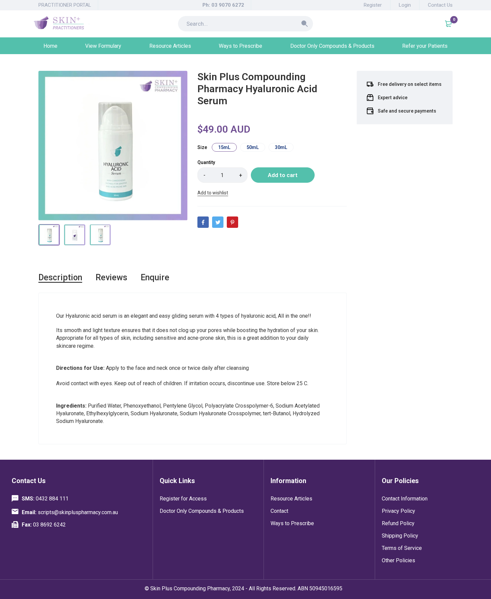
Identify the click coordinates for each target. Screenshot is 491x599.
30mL (281, 147)
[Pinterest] (232, 222)
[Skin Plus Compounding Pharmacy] (61, 23)
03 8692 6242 (44, 524)
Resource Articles (291, 498)
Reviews (111, 277)
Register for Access (183, 498)
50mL (253, 147)
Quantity (206, 162)
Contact (279, 511)
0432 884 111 (45, 498)
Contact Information (405, 498)
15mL (224, 147)
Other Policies (398, 560)
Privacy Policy (398, 511)
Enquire (155, 277)
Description (60, 277)
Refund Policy (398, 523)
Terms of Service (402, 548)
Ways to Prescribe (292, 523)
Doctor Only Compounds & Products (202, 511)
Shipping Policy (400, 536)
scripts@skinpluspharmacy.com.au (70, 512)
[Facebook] (203, 222)
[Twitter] (217, 222)
